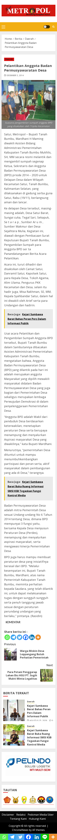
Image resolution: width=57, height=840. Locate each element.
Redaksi (20, 814)
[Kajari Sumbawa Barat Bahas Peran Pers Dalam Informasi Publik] (14, 710)
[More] (38, 637)
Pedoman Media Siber (41, 814)
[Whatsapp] (7, 637)
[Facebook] (25, 637)
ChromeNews (20, 830)
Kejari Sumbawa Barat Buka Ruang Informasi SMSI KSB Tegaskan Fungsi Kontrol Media (39, 737)
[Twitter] (19, 637)
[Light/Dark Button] (47, 26)
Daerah (9, 59)
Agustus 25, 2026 (38, 720)
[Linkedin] (32, 637)
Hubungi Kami (37, 818)
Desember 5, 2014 (15, 75)
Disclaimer (8, 814)
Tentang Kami (18, 818)
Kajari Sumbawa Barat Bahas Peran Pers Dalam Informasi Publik (39, 711)
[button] (3, 26)
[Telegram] (13, 637)
